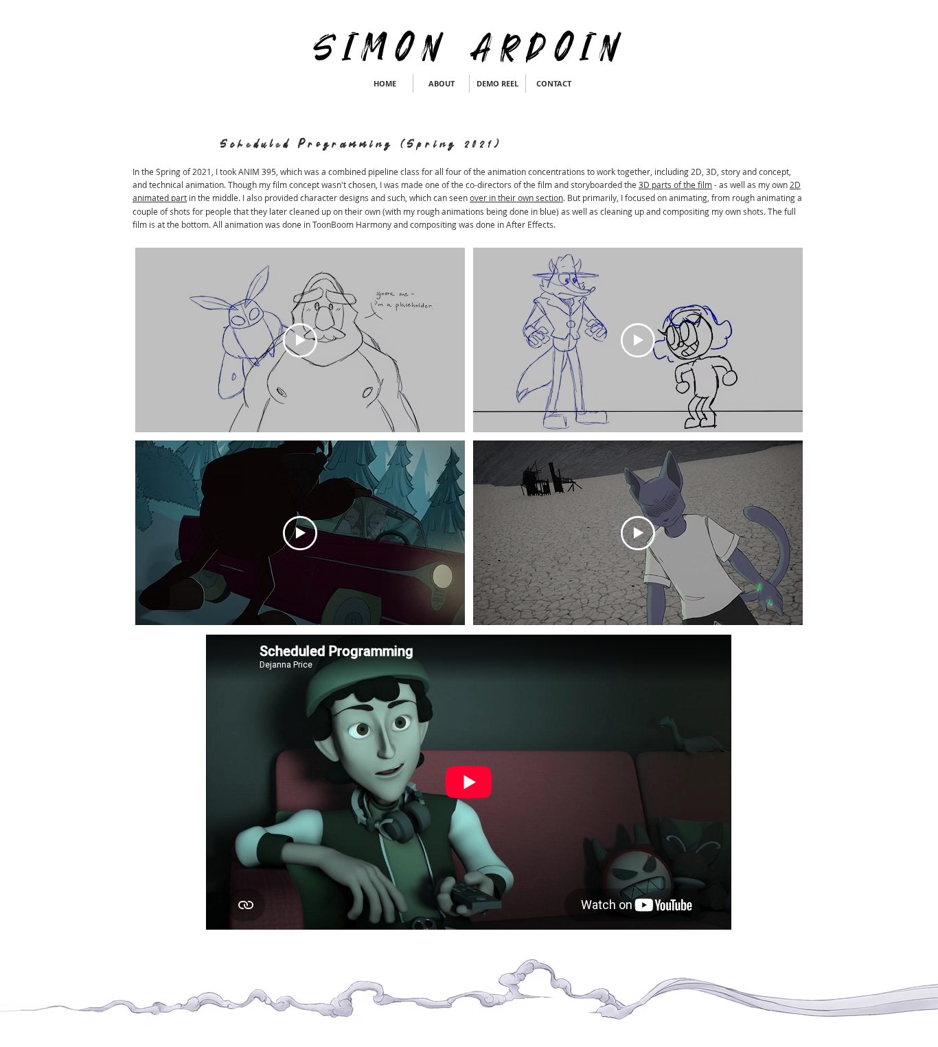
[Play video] (300, 340)
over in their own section (516, 197)
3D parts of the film (675, 184)
